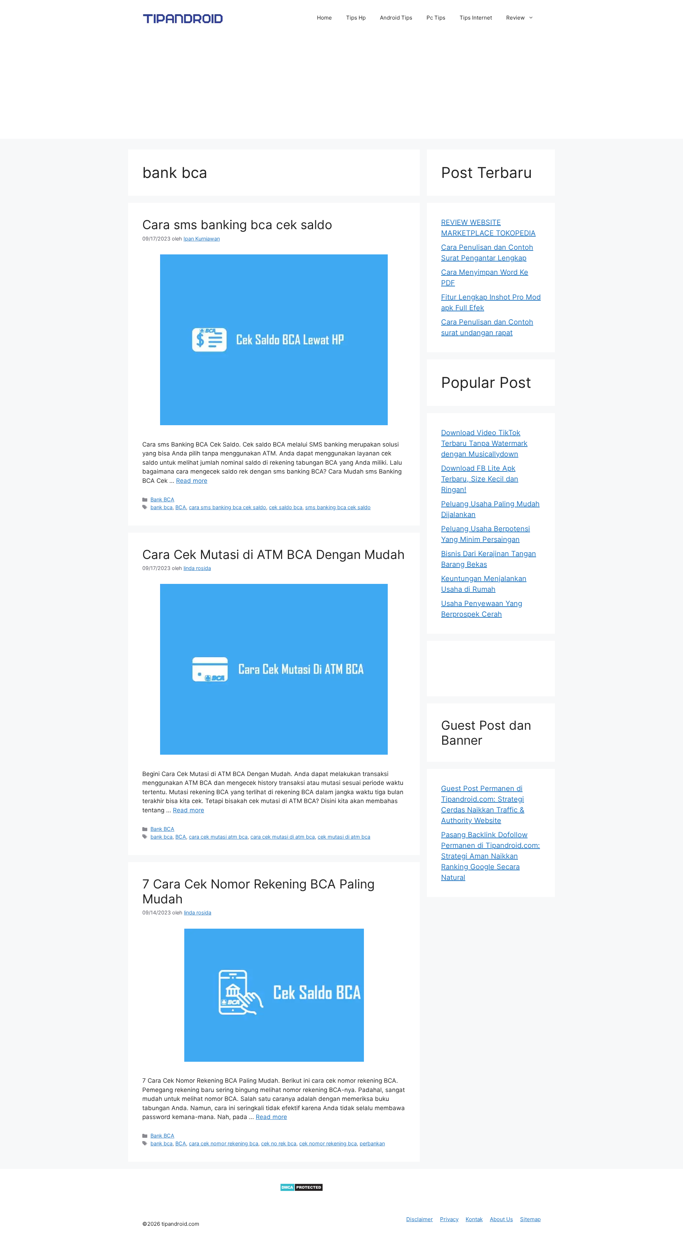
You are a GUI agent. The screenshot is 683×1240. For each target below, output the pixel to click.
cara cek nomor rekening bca (223, 1143)
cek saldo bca (285, 507)
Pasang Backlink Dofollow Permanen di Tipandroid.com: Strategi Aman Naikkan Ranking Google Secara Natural (490, 856)
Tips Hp (356, 17)
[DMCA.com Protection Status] (301, 1189)
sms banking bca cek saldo (338, 507)
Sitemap (530, 1219)
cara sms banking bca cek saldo (227, 507)
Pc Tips (436, 17)
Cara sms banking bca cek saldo (237, 224)
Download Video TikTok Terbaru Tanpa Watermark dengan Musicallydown (484, 443)
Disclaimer (419, 1219)
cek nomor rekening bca (328, 1143)
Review (515, 17)
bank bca (161, 507)
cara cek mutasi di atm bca (282, 837)
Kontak (474, 1219)
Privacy (449, 1219)
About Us (501, 1219)
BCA (180, 507)
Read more (191, 480)
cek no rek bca (278, 1143)
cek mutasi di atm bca (344, 837)
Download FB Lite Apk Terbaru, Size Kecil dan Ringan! (479, 479)
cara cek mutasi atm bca (218, 837)
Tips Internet (476, 17)
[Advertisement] (341, 89)
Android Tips (396, 17)
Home (324, 17)
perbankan (372, 1143)
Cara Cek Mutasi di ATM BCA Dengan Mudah (273, 554)
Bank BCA (162, 499)
